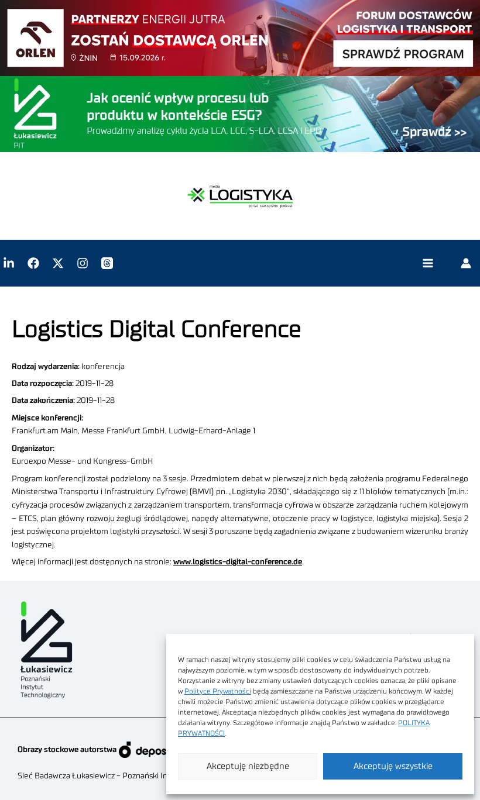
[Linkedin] (9, 263)
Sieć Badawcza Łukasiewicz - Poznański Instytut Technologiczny (132, 776)
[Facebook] (33, 263)
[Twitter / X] (58, 263)
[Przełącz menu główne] (427, 263)
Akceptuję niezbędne (248, 766)
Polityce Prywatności (217, 691)
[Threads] (107, 263)
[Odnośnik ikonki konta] (466, 263)
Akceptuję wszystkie (393, 766)
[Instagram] (82, 263)
